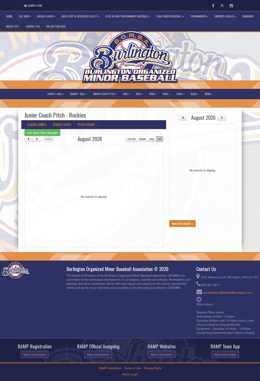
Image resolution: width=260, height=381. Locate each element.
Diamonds (248, 16)
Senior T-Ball (77, 94)
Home (9, 16)
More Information (35, 354)
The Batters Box (56, 26)
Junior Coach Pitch (104, 94)
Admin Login (130, 374)
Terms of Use (132, 368)
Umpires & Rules (224, 16)
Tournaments (198, 16)
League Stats (62, 124)
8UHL (138, 94)
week (142, 139)
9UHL (152, 94)
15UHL (194, 94)
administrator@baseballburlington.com (227, 292)
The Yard (23, 16)
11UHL (165, 94)
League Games (36, 124)
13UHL (179, 94)
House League (45, 16)
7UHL (125, 94)
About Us (11, 26)
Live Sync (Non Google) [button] (42, 133)
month (132, 139)
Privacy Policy (152, 368)
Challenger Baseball (169, 16)
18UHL (208, 94)
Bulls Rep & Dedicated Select (80, 16)
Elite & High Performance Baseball (127, 16)
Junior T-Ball (54, 94)
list (159, 139)
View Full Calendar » (182, 223)
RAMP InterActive (110, 368)
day (152, 139)
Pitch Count (86, 124)
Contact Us (33, 26)
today (48, 139)
